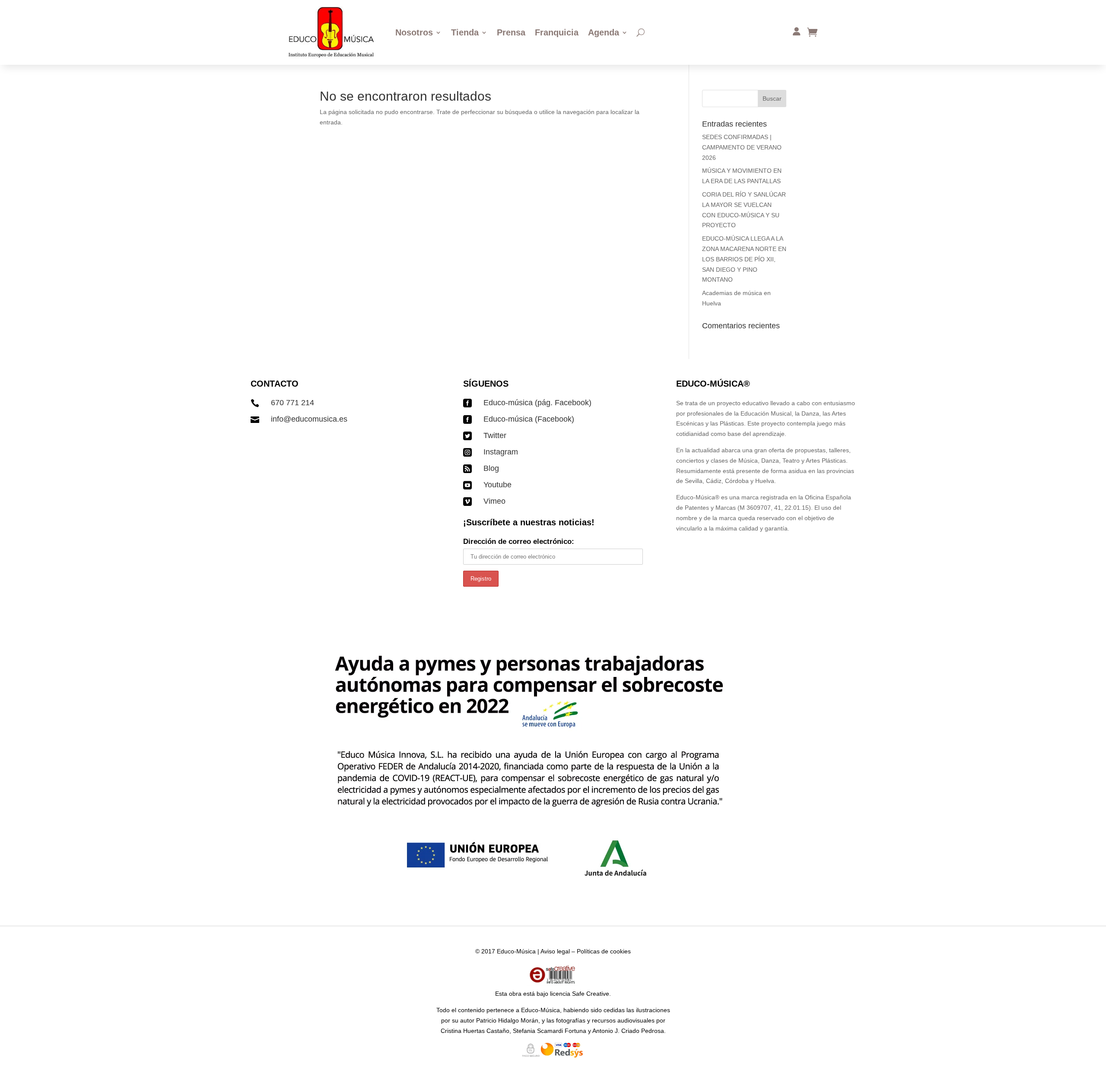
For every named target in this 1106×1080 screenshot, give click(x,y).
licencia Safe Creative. (580, 993)
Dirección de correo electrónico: (518, 541)
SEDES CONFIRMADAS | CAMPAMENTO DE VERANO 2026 (742, 147)
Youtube (497, 484)
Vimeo (494, 501)
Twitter (494, 435)
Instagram (500, 452)
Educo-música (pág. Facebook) (537, 402)
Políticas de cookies (604, 951)
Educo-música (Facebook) (528, 419)
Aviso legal (555, 951)
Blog (491, 468)
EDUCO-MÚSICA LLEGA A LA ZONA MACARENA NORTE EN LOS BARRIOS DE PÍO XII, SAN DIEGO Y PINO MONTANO (744, 259)
